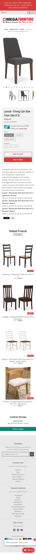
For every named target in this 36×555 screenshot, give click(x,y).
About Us (18, 470)
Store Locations (17, 477)
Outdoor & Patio (18, 509)
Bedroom (18, 500)
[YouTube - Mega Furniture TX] (21, 530)
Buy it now (18, 160)
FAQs (18, 472)
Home (6, 29)
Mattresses (18, 511)
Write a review (18, 429)
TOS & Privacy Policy (18, 474)
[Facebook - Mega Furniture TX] (14, 530)
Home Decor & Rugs (18, 514)
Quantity (7, 143)
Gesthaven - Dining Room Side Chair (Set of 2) (18, 275)
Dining (18, 498)
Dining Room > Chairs (17, 29)
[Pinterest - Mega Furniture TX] (18, 530)
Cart (32, 12)
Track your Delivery (18, 479)
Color (6, 132)
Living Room (18, 495)
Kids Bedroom (18, 502)
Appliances (18, 516)
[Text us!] (28, 550)
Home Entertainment (18, 507)
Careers (18, 481)
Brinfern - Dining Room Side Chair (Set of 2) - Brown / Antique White (18, 360)
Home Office (18, 504)
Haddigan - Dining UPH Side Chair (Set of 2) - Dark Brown (18, 318)
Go (32, 454)
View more (18, 234)
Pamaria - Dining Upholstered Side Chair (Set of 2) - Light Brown (18, 403)
